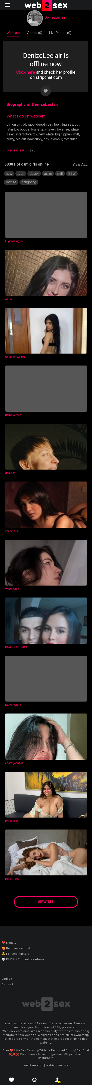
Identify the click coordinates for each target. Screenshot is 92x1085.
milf (76, 134)
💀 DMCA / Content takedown (23, 959)
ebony (34, 174)
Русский (7, 984)
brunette (37, 129)
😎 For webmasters (15, 953)
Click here (25, 72)
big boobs (22, 129)
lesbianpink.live (57, 1065)
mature (11, 182)
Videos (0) (34, 33)
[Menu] (8, 5)
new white (46, 134)
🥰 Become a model (16, 948)
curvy (10, 139)
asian (11, 134)
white (75, 129)
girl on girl (14, 124)
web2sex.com (33, 1065)
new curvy (34, 139)
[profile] (57, 1080)
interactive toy (26, 134)
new (9, 174)
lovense (63, 129)
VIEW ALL (80, 164)
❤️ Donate (9, 942)
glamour (56, 139)
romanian (70, 139)
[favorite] (11, 1080)
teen (57, 124)
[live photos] (34, 1080)
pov (46, 139)
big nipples (63, 134)
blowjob (29, 124)
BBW (72, 174)
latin (10, 129)
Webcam (13, 33)
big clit (21, 139)
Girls (32, 150)
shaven (50, 129)
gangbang (29, 182)
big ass (67, 124)
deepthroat (44, 124)
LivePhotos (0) (60, 33)
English (7, 978)
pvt (77, 124)
